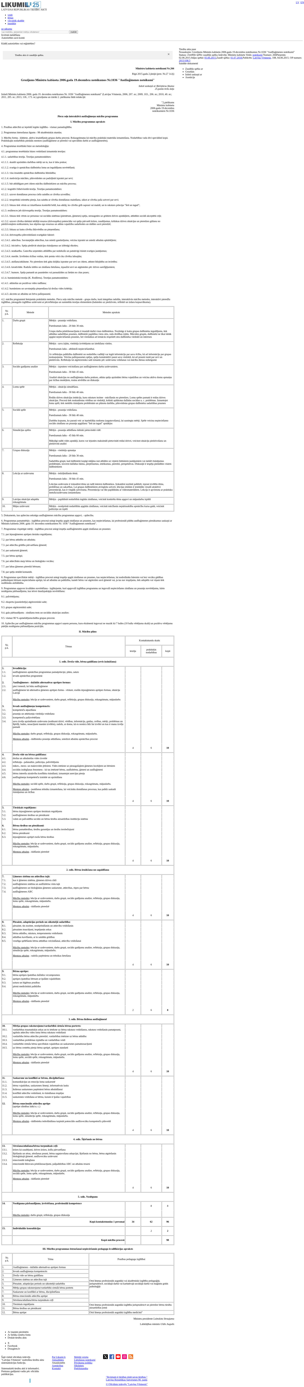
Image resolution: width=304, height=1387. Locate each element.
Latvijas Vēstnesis (262, 57)
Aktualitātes (58, 1360)
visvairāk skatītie (16, 20)
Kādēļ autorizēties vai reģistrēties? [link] (18, 43)
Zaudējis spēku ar (194, 68)
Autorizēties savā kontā (13, 37)
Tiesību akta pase (188, 49)
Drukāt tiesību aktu (17, 1337)
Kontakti (56, 1368)
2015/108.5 (184, 60)
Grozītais (189, 71)
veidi (10, 15)
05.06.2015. (210, 57)
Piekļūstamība (81, 1368)
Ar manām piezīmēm (18, 1332)
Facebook (12, 1346)
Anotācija (190, 77)
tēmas (10, 17)
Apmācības (57, 1365)
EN (302, 2)
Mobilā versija (81, 1357)
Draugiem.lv (14, 1348)
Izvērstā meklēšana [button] (10, 35)
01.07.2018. (237, 57)
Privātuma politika (83, 1362)
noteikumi (258, 55)
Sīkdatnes (79, 1365)
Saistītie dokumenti (188, 63)
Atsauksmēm (58, 1362)
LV (297, 2)
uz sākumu (6, 28)
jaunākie (12, 23)
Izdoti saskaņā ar (193, 74)
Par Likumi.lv (59, 1357)
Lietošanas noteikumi (84, 1360)
